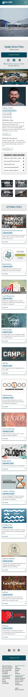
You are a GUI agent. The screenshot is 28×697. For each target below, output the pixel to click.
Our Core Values (7, 668)
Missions (17, 673)
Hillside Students (7, 148)
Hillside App (18, 676)
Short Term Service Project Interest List (12, 230)
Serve (4, 680)
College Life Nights (7, 330)
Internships (5, 683)
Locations (5, 673)
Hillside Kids (6, 134)
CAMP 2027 (5, 363)
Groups (17, 670)
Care (16, 672)
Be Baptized (5, 676)
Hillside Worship (20, 678)
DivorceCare (5, 626)
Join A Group (6, 678)
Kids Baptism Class (7, 525)
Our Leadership (6, 670)
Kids (16, 667)
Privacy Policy (19, 680)
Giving (4, 681)
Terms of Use (19, 681)
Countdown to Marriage (8, 491)
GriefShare (5, 592)
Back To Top (19, 689)
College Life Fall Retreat (8, 559)
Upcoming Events (14, 54)
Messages (5, 672)
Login (16, 688)
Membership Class (7, 264)
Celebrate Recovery (7, 395)
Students (17, 668)
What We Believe (7, 667)
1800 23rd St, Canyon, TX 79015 (14, 64)
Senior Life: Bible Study (8, 429)
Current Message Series (8, 296)
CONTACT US (13, 657)
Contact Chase (6, 113)
